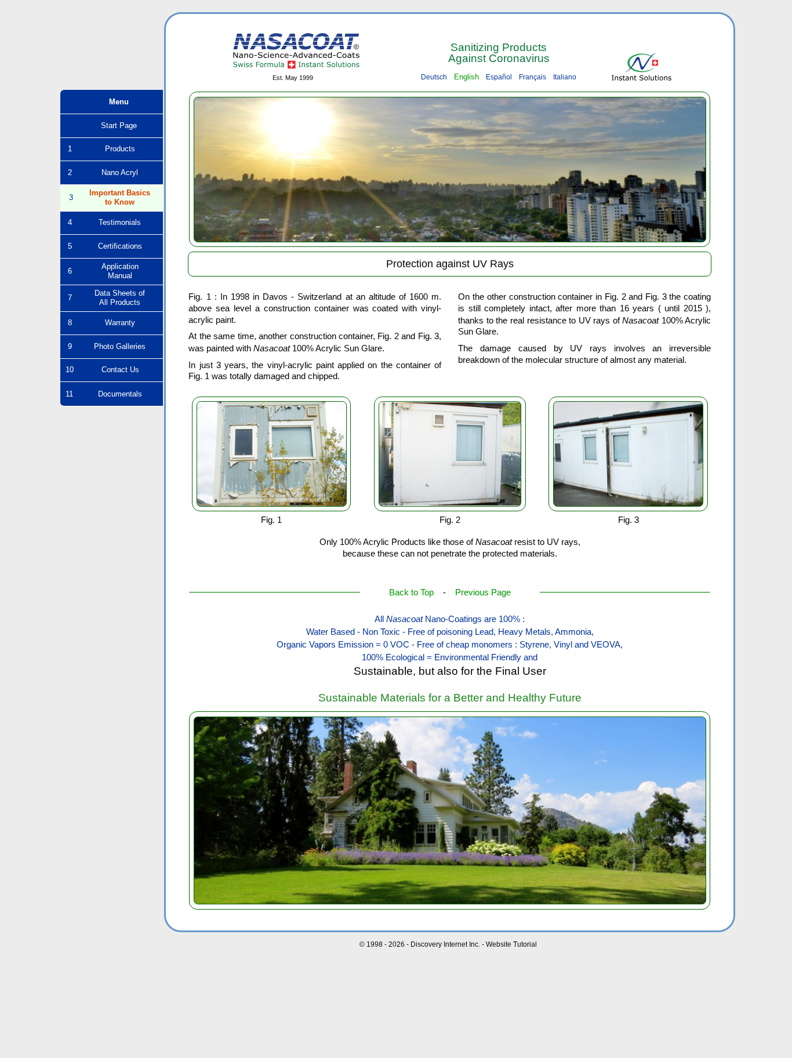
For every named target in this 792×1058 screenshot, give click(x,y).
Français (532, 77)
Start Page (112, 125)
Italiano (564, 77)
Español (499, 77)
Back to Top (411, 592)
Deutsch (434, 77)
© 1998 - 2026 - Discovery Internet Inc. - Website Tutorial (448, 944)
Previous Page (483, 592)
